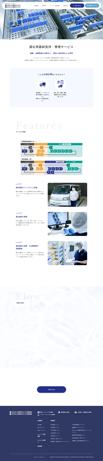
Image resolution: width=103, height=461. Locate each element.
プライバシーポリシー (39, 457)
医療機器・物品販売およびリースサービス (60, 441)
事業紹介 (53, 420)
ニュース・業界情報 (55, 5)
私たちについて (41, 427)
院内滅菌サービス (55, 424)
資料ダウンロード (93, 5)
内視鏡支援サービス (55, 433)
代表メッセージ (41, 430)
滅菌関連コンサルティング (78, 427)
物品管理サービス (55, 435)
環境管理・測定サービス (56, 438)
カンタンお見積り (41, 441)
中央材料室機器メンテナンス (78, 424)
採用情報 (65, 5)
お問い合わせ (78, 5)
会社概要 (39, 424)
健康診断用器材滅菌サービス (78, 435)
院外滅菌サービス (55, 427)
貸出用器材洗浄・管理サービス (79, 438)
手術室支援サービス (55, 430)
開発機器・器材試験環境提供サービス (80, 440)
